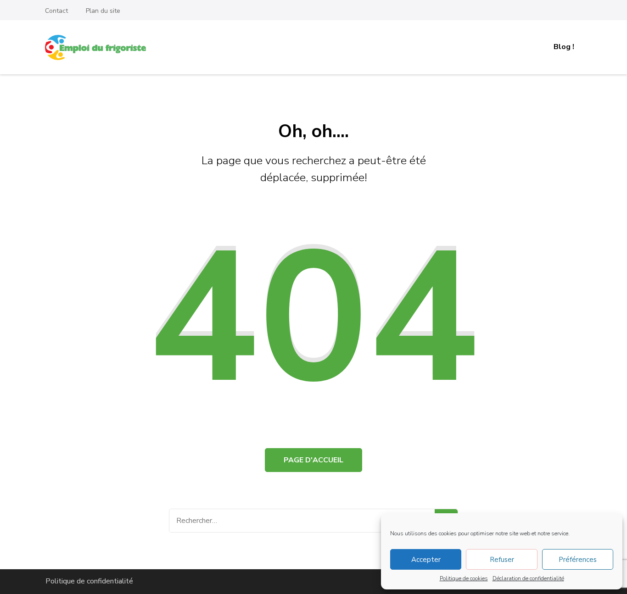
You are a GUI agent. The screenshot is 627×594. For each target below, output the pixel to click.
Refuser (502, 559)
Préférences (578, 559)
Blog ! (564, 47)
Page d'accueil (313, 460)
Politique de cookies (464, 578)
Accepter (426, 559)
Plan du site (103, 10)
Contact (56, 10)
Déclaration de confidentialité (528, 578)
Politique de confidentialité (89, 581)
